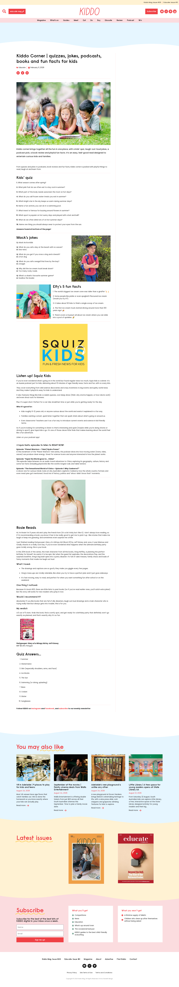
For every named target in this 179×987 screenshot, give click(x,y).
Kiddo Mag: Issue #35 (152, 2)
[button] (18, 73)
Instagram (36, 708)
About (98, 959)
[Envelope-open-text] (175, 11)
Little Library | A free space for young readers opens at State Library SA (144, 787)
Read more (21, 805)
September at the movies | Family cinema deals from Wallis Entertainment (70, 787)
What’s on (54, 20)
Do (91, 20)
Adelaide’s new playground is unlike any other (106, 785)
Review (119, 20)
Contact (133, 959)
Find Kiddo (121, 959)
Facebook (49, 708)
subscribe (63, 708)
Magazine (41, 20)
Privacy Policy (72, 973)
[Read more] (28, 805)
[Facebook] (162, 11)
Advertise (109, 959)
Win (140, 20)
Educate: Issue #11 (171, 2)
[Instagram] (166, 11)
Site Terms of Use (86, 973)
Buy (98, 20)
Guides (66, 20)
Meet (76, 20)
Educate (108, 20)
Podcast (130, 20)
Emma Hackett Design (106, 979)
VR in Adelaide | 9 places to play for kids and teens (33, 785)
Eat (84, 20)
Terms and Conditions (103, 973)
